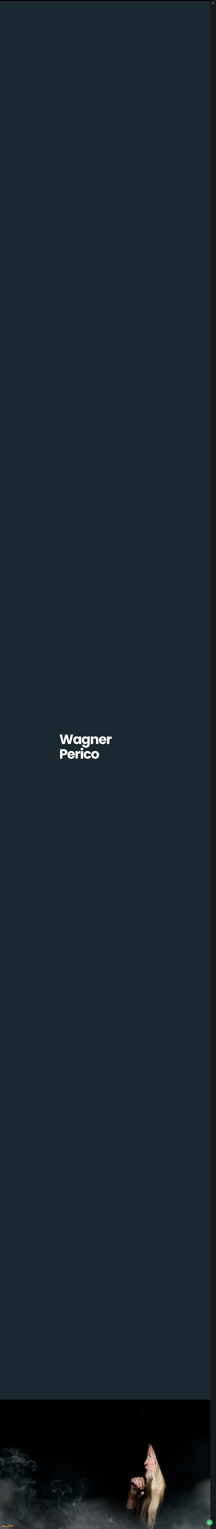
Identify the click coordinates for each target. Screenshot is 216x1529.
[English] (3, 1525)
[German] (6, 1525)
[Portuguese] (9, 1525)
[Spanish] (11, 1525)
